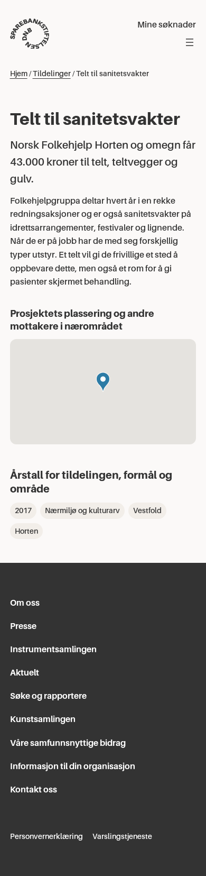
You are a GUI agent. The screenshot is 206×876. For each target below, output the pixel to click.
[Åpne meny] (189, 42)
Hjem (18, 73)
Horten (26, 531)
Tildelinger (52, 73)
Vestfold (147, 510)
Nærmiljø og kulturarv (82, 510)
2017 (23, 510)
